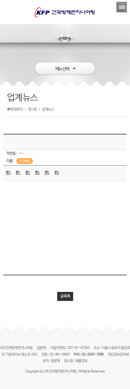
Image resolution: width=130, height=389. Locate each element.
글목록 (65, 296)
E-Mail (24, 161)
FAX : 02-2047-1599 (89, 355)
